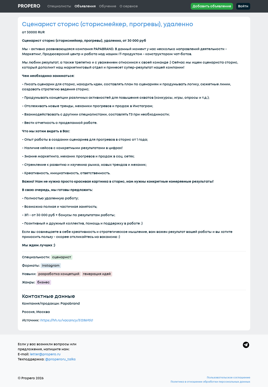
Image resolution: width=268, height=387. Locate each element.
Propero (29, 6)
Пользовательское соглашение (228, 377)
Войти (243, 6)
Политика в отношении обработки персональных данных (210, 382)
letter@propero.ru (45, 354)
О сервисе (129, 6)
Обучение (107, 6)
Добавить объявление (212, 6)
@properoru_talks (60, 359)
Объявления (85, 6)
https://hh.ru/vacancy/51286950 (66, 320)
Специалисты (59, 6)
